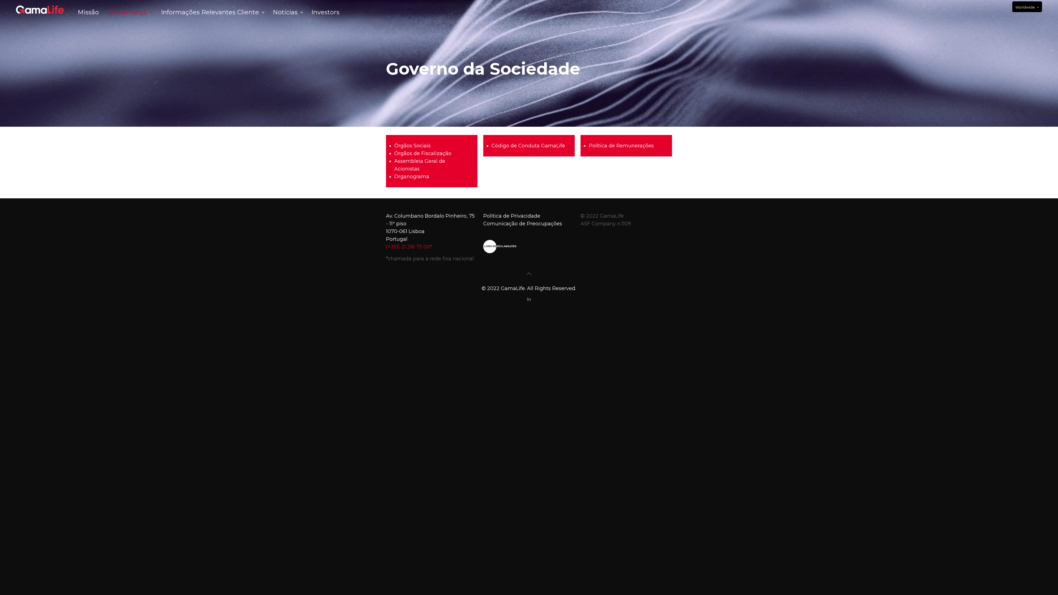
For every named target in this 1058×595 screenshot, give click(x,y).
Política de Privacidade (511, 216)
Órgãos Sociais (412, 146)
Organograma (411, 177)
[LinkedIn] (529, 299)
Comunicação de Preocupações (522, 224)
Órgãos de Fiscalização (422, 153)
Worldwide (1025, 7)
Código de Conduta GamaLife (528, 146)
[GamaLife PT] (40, 9)
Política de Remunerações (621, 146)
